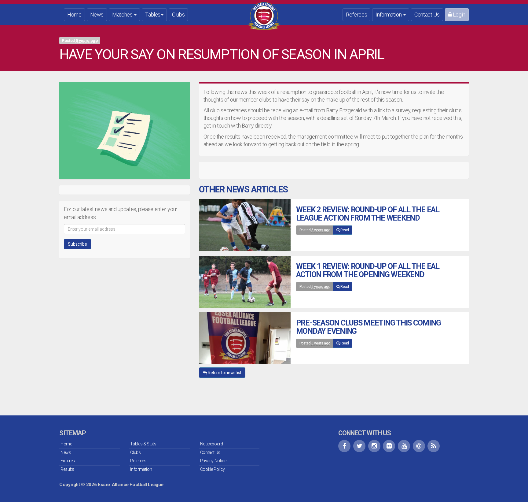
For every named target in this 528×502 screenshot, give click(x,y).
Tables (152, 14)
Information (389, 14)
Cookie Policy (212, 469)
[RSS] (433, 446)
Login (458, 14)
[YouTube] (404, 446)
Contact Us (426, 14)
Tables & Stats (143, 443)
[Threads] (419, 446)
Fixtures (68, 460)
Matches (123, 14)
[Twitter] (359, 446)
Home (74, 14)
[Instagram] (374, 446)
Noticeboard (211, 443)
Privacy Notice (213, 460)
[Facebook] (344, 446)
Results (67, 469)
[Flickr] (389, 446)
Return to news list (224, 372)
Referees (356, 14)
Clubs (178, 14)
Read (344, 230)
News (97, 14)
